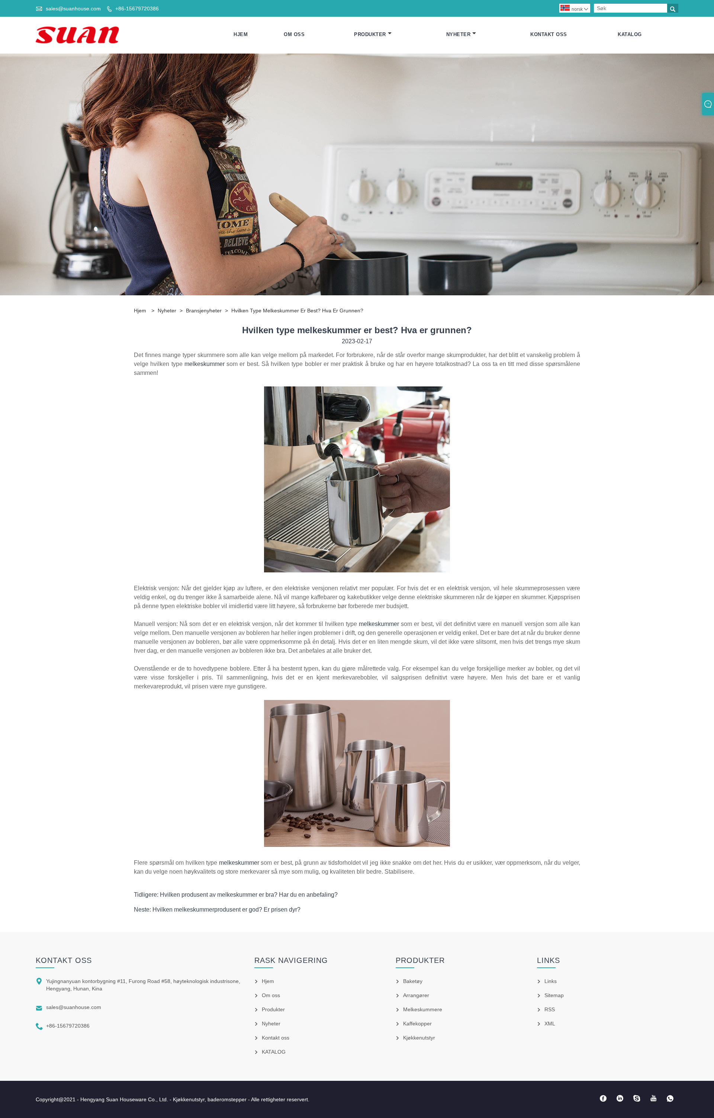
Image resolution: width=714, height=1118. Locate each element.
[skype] (636, 1098)
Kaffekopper (417, 1024)
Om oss (294, 34)
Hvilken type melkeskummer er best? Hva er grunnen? (297, 311)
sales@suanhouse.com (73, 9)
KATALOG (630, 34)
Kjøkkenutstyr (419, 1038)
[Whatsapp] (669, 1098)
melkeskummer (205, 364)
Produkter (370, 34)
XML (549, 1024)
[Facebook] (603, 1098)
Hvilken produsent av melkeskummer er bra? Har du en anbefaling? (249, 894)
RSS (549, 1009)
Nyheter (458, 34)
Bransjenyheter (204, 311)
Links (550, 981)
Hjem (241, 34)
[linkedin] (619, 1098)
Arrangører (416, 995)
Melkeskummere (422, 1009)
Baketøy (412, 981)
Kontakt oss (548, 34)
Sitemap (554, 995)
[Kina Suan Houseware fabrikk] (77, 34)
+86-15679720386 (137, 9)
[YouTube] (653, 1098)
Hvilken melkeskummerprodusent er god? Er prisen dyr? (226, 909)
